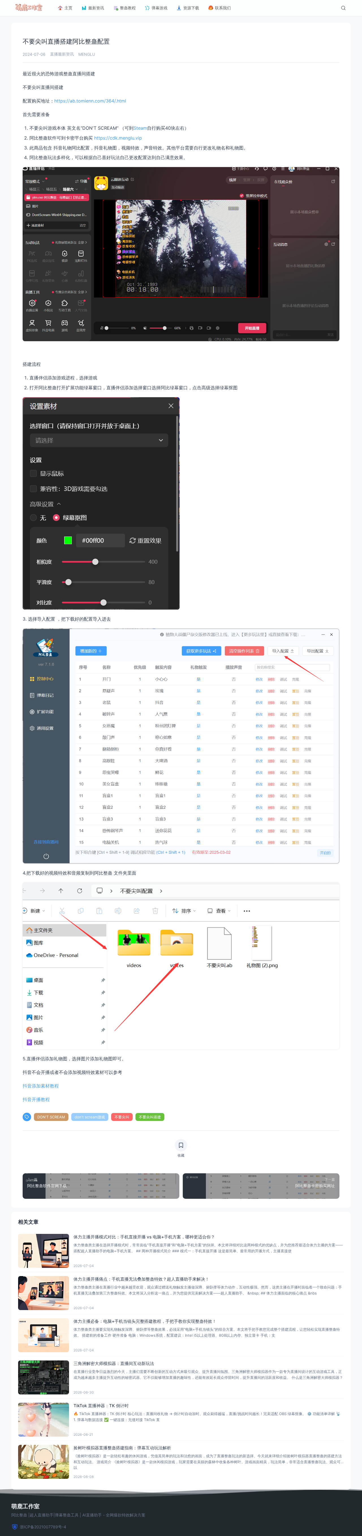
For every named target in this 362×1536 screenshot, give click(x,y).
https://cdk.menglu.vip (117, 138)
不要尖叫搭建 (150, 1117)
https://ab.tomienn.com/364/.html (90, 101)
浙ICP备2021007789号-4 (43, 1526)
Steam (140, 128)
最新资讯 (96, 7)
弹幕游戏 (159, 7)
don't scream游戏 (90, 1117)
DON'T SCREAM (51, 1117)
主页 (68, 7)
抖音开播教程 (36, 1099)
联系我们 (223, 7)
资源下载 (191, 7)
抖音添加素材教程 (43, 1086)
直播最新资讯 (62, 54)
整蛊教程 (128, 7)
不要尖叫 (122, 1117)
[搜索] (343, 8)
